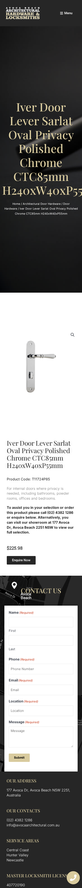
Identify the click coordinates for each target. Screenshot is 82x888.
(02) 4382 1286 (19, 820)
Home (16, 203)
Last (12, 649)
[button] (73, 335)
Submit (19, 757)
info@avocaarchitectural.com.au (33, 825)
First (12, 631)
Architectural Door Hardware (42, 203)
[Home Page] (22, 13)
